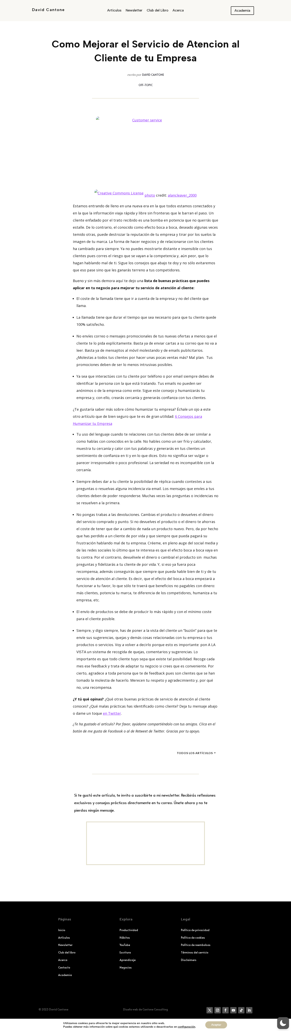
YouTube (125, 945)
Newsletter (134, 10)
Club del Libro (157, 10)
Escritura (125, 952)
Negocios (126, 967)
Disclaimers (188, 960)
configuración (186, 1027)
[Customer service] (145, 149)
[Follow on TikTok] (241, 1010)
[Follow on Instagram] (217, 1010)
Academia (242, 10)
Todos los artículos (195, 753)
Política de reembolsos (195, 945)
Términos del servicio (194, 952)
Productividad (129, 930)
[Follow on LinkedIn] (249, 1010)
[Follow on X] (209, 1010)
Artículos (114, 10)
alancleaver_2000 (182, 195)
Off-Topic (146, 85)
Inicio (61, 930)
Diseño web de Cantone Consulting (145, 1009)
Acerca (178, 10)
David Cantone (48, 9)
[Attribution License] (119, 195)
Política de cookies (193, 937)
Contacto (64, 967)
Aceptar (216, 1025)
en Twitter (112, 713)
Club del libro (66, 952)
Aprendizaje (128, 960)
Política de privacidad (195, 930)
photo (150, 195)
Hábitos (125, 937)
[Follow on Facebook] (225, 1010)
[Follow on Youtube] (233, 1010)
